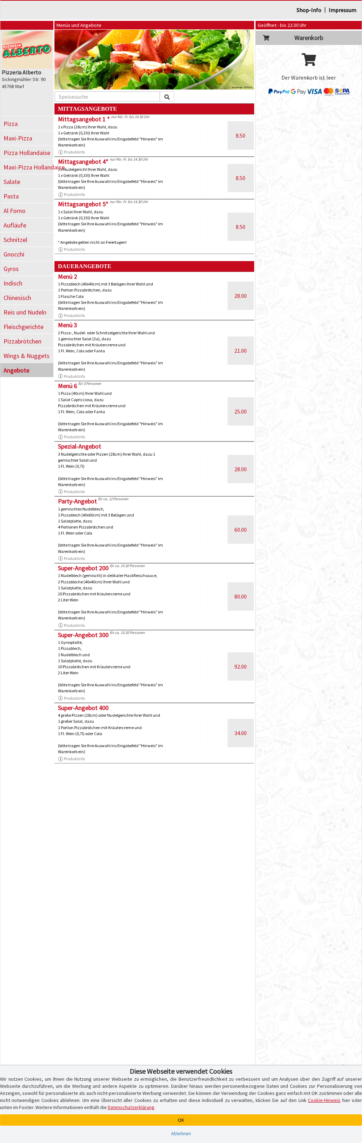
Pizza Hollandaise (27, 153)
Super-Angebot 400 (83, 708)
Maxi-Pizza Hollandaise (28, 167)
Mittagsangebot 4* (83, 161)
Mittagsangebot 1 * (84, 119)
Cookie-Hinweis (324, 1100)
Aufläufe (15, 225)
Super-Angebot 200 (83, 568)
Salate (12, 182)
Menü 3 (67, 325)
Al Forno (14, 211)
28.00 (240, 295)
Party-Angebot (77, 501)
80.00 (240, 596)
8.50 (240, 135)
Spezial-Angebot (79, 446)
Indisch (13, 283)
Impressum (342, 9)
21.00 (240, 350)
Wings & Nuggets (26, 356)
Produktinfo (74, 152)
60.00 (240, 529)
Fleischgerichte (23, 327)
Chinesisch (17, 298)
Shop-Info (309, 9)
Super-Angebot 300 (83, 635)
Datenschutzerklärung (131, 1107)
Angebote (16, 370)
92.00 (240, 666)
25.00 (240, 411)
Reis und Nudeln (25, 312)
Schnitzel (15, 240)
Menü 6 (67, 386)
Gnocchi (14, 254)
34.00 (240, 733)
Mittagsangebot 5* (83, 204)
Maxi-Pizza (18, 138)
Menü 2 (67, 276)
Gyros (11, 269)
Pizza (11, 124)
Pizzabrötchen (22, 341)
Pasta (11, 196)
